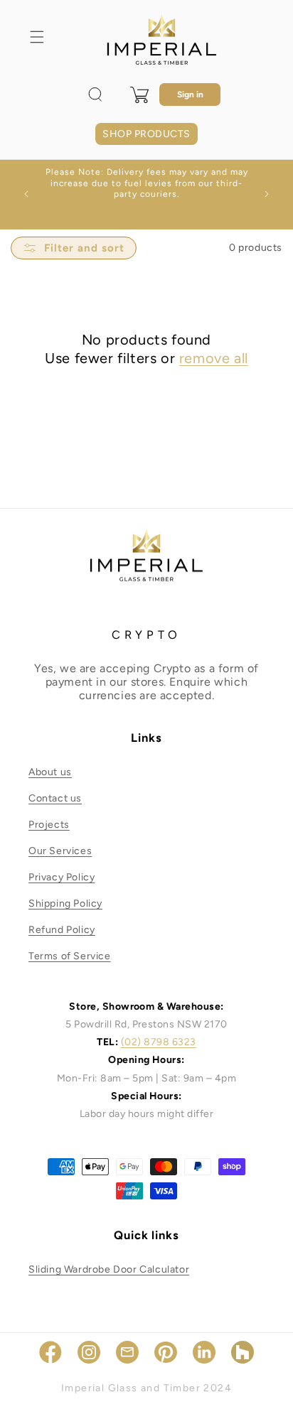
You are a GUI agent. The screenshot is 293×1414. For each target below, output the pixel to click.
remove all (213, 358)
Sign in (190, 94)
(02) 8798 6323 (158, 1042)
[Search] (95, 94)
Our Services (60, 851)
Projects (49, 825)
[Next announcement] (266, 194)
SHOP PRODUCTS (146, 134)
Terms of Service (69, 956)
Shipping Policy (65, 903)
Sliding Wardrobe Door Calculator (108, 1269)
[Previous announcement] (26, 194)
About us (50, 772)
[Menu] (37, 37)
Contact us (55, 798)
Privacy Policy (61, 877)
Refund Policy (61, 930)
